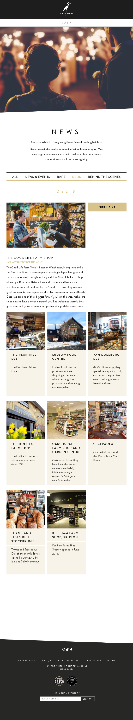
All (15, 177)
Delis (76, 177)
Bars (61, 177)
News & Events (37, 177)
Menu (65, 23)
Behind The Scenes (104, 177)
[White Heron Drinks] (66, 9)
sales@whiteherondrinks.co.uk (67, 666)
